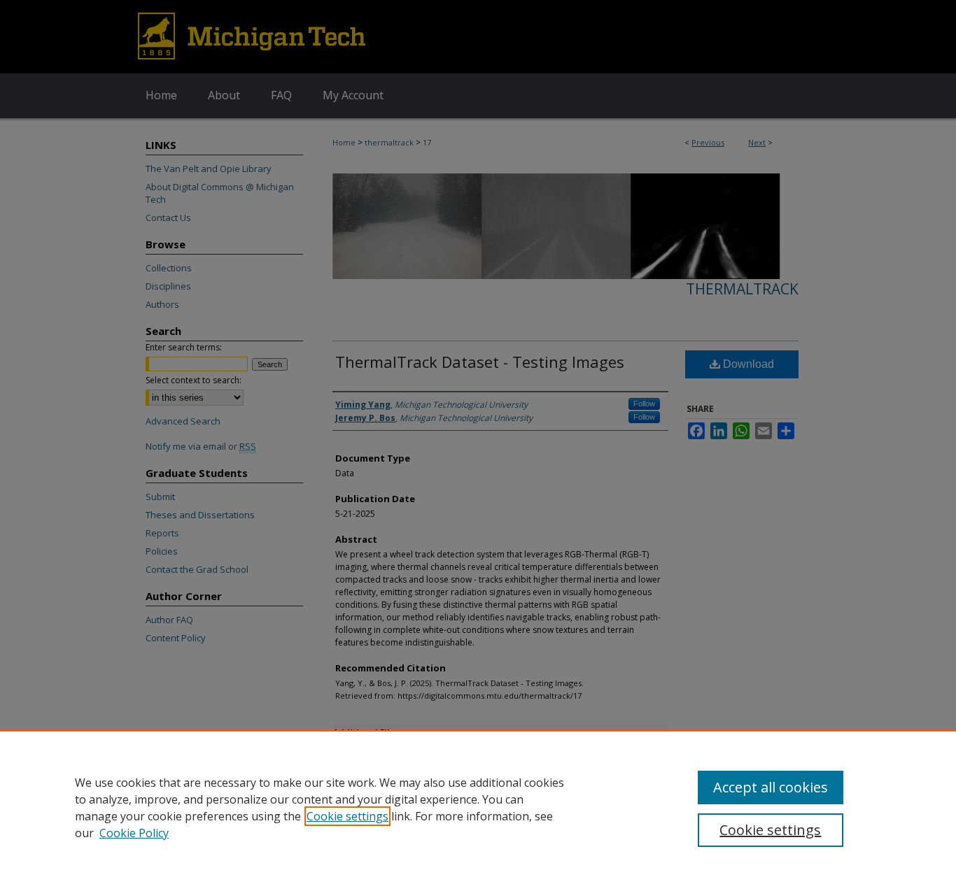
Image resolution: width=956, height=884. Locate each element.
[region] (478, 807)
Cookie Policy (134, 833)
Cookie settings (347, 816)
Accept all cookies (770, 787)
